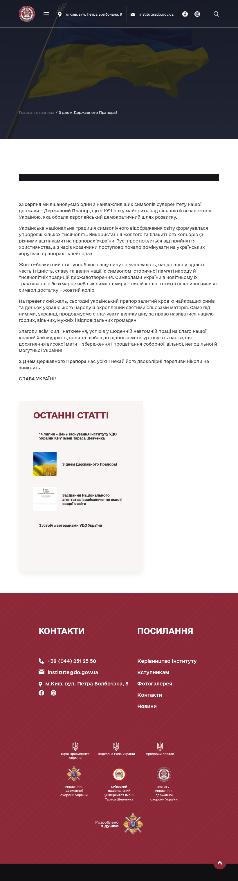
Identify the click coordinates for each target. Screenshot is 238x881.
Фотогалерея (154, 683)
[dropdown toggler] (46, 47)
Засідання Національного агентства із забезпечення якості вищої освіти (92, 499)
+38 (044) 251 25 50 (71, 661)
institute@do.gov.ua (73, 672)
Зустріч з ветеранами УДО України (70, 525)
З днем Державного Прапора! (89, 464)
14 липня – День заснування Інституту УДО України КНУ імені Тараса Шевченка (78, 436)
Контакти (149, 695)
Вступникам (153, 672)
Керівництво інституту (167, 661)
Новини (147, 706)
